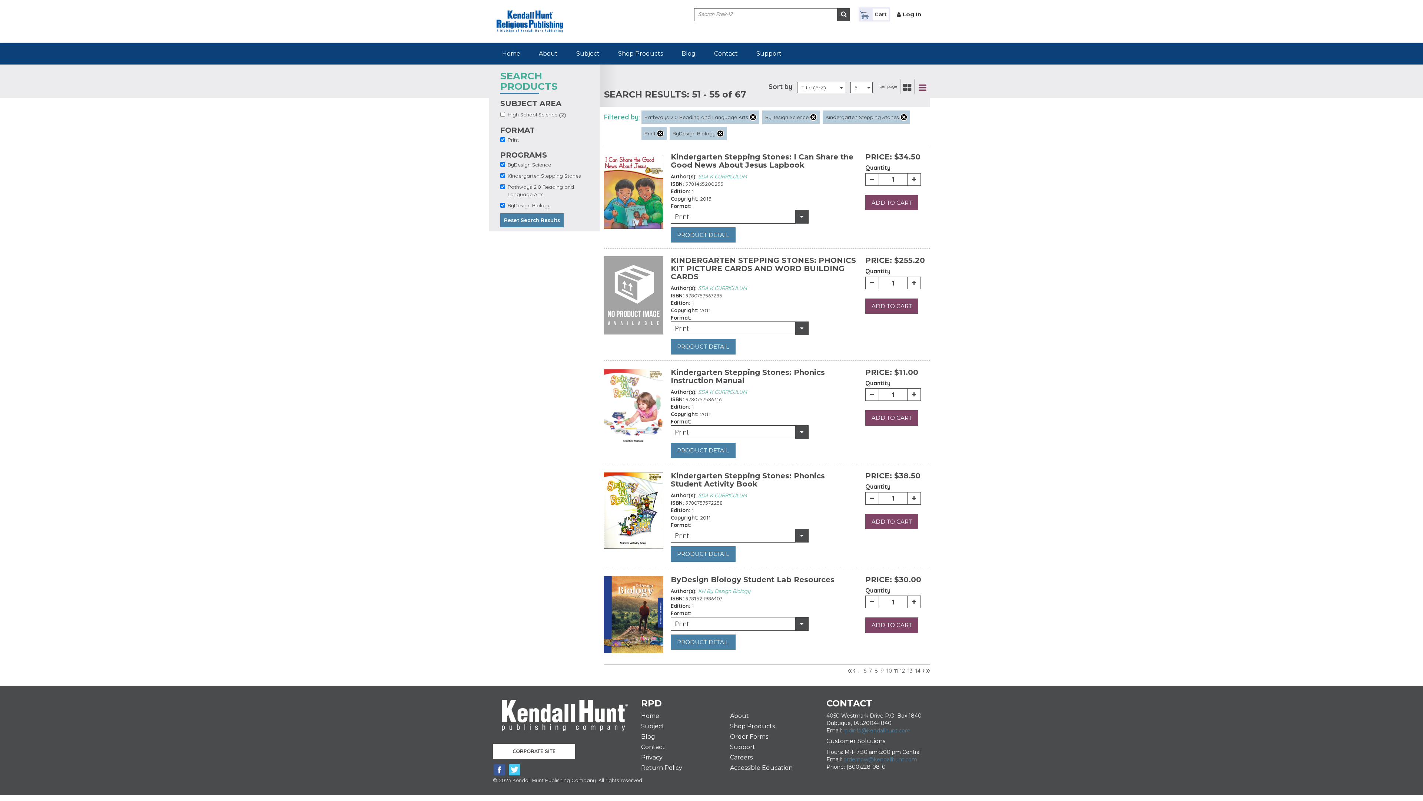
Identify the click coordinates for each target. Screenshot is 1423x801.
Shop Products (640, 53)
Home (511, 53)
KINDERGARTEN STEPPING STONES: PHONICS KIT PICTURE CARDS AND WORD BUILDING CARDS (763, 268)
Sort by (780, 86)
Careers (741, 757)
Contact (726, 53)
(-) (753, 117)
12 (902, 670)
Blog (688, 53)
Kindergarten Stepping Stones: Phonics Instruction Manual (748, 376)
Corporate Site (534, 751)
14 (918, 670)
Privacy (652, 757)
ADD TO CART (892, 202)
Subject (588, 53)
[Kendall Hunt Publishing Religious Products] (530, 16)
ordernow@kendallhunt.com (880, 759)
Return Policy (661, 767)
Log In (912, 14)
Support (769, 53)
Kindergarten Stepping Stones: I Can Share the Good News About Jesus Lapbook (762, 160)
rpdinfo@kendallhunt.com (876, 730)
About (548, 53)
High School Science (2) (537, 114)
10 (889, 670)
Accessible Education (761, 767)
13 (910, 670)
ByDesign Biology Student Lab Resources (753, 579)
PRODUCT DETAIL (703, 234)
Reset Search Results (532, 220)
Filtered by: (622, 117)
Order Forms (749, 736)
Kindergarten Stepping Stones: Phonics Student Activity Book (748, 479)
